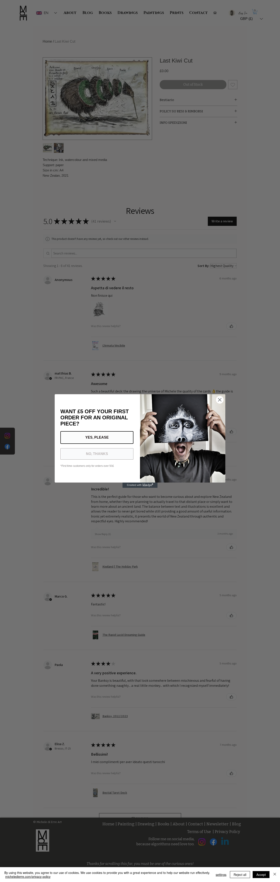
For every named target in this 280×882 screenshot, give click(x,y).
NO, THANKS (97, 454)
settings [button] (221, 874)
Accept (261, 874)
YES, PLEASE (97, 437)
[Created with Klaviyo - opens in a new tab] (140, 485)
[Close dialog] (220, 400)
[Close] (274, 875)
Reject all (240, 874)
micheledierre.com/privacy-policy (28, 876)
